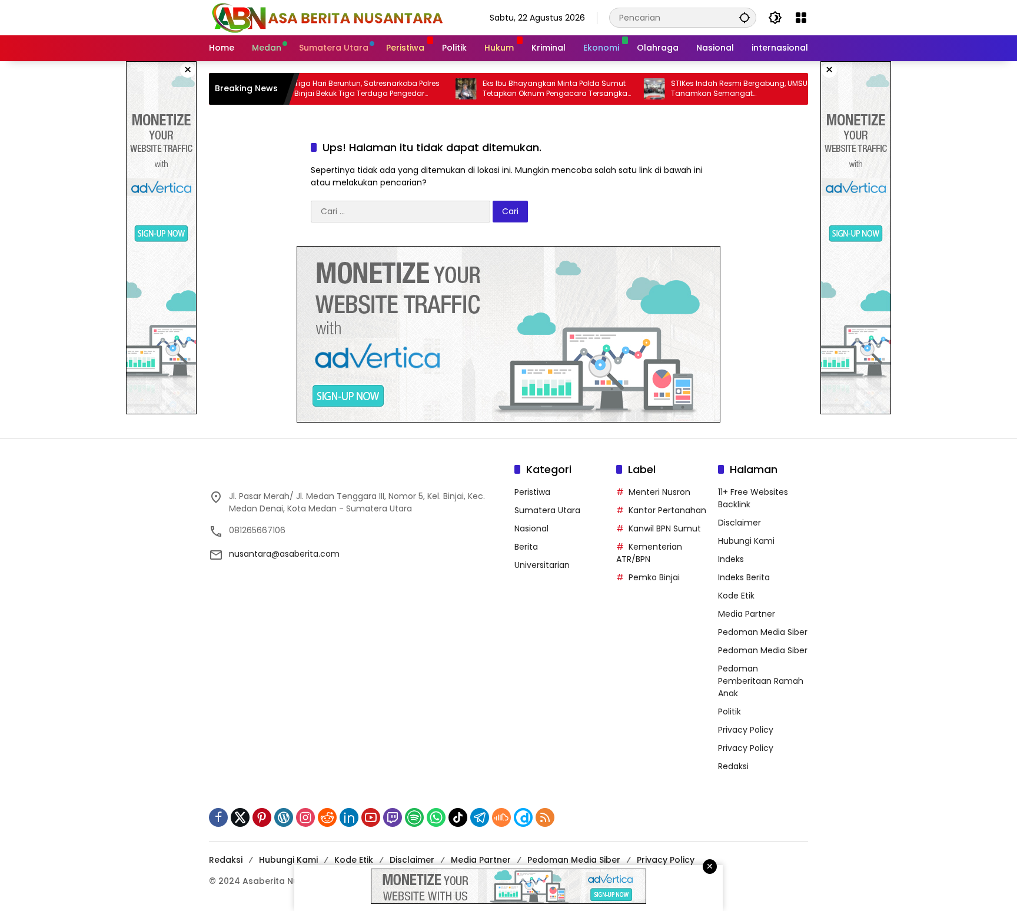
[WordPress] (283, 817)
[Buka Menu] (801, 18)
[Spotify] (414, 817)
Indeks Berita (744, 577)
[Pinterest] (261, 817)
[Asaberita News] (326, 17)
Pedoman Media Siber (762, 632)
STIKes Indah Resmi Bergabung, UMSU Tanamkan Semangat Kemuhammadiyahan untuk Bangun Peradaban (708, 89)
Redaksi (733, 766)
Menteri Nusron (659, 492)
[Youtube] (370, 817)
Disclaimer (739, 522)
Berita (526, 547)
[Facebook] (218, 817)
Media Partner (746, 614)
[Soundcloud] (501, 817)
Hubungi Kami (746, 541)
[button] (744, 17)
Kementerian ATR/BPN (649, 553)
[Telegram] (479, 817)
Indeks (731, 559)
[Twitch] (392, 817)
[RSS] (545, 817)
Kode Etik (736, 595)
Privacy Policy (745, 730)
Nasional (531, 528)
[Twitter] (240, 817)
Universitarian (542, 565)
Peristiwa (532, 492)
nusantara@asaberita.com (284, 554)
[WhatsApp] (436, 817)
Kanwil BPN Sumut (665, 528)
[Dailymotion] (523, 817)
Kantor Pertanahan (667, 510)
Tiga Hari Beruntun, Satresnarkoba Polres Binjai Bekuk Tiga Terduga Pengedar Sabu (335, 89)
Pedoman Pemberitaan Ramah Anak (760, 681)
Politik (729, 711)
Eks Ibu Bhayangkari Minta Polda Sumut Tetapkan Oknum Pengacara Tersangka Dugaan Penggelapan (523, 89)
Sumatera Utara (547, 510)
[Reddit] (327, 817)
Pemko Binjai (654, 577)
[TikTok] (457, 817)
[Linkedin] (349, 817)
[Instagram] (305, 817)
